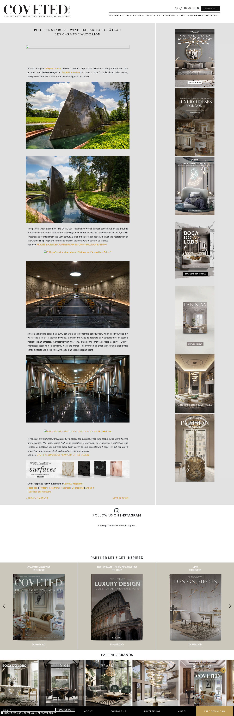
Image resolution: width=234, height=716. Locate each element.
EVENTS (150, 15)
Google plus (78, 487)
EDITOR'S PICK (197, 15)
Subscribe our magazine (39, 491)
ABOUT (88, 711)
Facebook (33, 487)
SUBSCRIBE (210, 8)
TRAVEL (183, 15)
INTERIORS (114, 15)
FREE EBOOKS (211, 15)
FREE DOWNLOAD (214, 711)
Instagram (54, 487)
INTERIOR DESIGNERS (132, 15)
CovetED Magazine (72, 483)
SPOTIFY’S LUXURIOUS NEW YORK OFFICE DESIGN (63, 454)
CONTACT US (118, 711)
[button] (230, 606)
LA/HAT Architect (71, 72)
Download (38, 644)
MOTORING (171, 15)
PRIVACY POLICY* (47, 713)
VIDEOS (182, 711)
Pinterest (65, 487)
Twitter (43, 487)
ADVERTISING (152, 711)
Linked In (89, 487)
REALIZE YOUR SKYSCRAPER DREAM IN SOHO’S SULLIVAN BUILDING (72, 244)
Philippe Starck (53, 68)
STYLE (160, 15)
